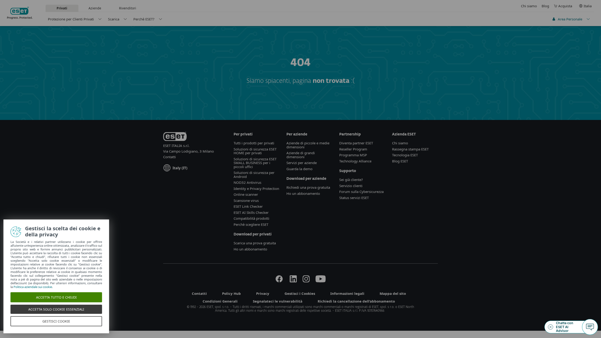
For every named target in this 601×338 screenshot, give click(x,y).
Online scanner (246, 194)
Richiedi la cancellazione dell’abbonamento (356, 301)
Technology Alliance (355, 161)
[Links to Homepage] (175, 137)
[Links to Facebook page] (279, 281)
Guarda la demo (299, 168)
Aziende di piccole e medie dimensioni (307, 145)
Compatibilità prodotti (251, 218)
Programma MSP (353, 155)
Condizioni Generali (220, 301)
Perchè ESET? (143, 19)
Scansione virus (246, 200)
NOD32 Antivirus (247, 182)
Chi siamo (529, 6)
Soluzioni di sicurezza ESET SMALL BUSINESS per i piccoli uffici (255, 163)
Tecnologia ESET (405, 155)
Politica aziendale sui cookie (36, 287)
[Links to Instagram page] (306, 281)
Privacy (262, 293)
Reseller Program (353, 149)
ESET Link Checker (248, 206)
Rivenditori (127, 8)
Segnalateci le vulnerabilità (277, 301)
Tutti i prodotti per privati (254, 143)
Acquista (565, 6)
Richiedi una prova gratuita (308, 187)
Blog (545, 6)
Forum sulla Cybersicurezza (361, 191)
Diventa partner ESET (356, 143)
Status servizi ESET (354, 197)
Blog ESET (400, 161)
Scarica (113, 19)
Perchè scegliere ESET (251, 224)
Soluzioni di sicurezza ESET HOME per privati (255, 151)
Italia (588, 6)
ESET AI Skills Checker (251, 212)
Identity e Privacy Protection (256, 188)
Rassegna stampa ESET (410, 149)
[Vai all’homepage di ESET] (20, 13)
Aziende (95, 8)
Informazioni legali (347, 293)
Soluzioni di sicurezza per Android (254, 174)
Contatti (169, 156)
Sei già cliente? (351, 179)
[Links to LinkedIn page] (293, 281)
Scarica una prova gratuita (255, 243)
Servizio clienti (350, 185)
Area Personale (570, 19)
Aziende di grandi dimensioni (300, 154)
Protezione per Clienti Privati (71, 19)
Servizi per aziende (301, 162)
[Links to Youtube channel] (320, 281)
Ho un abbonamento (250, 249)
